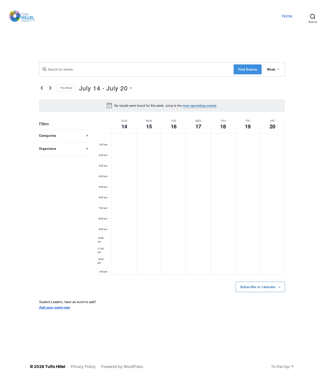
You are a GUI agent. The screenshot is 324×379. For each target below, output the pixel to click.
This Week (66, 88)
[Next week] (50, 88)
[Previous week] (41, 88)
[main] (162, 193)
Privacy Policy (83, 366)
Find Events (247, 69)
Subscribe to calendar (258, 287)
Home (287, 16)
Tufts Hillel (55, 366)
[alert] (162, 105)
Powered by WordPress (122, 366)
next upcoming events (199, 105)
